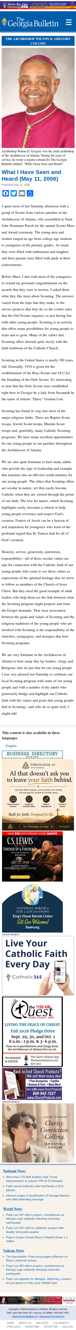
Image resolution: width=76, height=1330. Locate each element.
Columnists (61, 1323)
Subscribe (32, 1326)
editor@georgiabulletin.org (24, 1316)
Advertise (51, 1326)
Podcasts (13, 1326)
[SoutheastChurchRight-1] (32, 1099)
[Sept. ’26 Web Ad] (32, 931)
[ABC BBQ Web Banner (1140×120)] (38, 8)
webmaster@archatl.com (52, 1316)
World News (12, 1208)
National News (14, 1170)
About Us (25, 1323)
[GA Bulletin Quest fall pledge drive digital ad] (32, 1065)
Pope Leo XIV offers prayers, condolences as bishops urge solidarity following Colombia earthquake (35, 1218)
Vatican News (13, 1250)
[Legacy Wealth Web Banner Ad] (38, 1303)
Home (10, 1323)
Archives (42, 1323)
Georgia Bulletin (30, 22)
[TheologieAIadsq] (38, 829)
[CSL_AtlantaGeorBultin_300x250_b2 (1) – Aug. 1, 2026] (32, 880)
